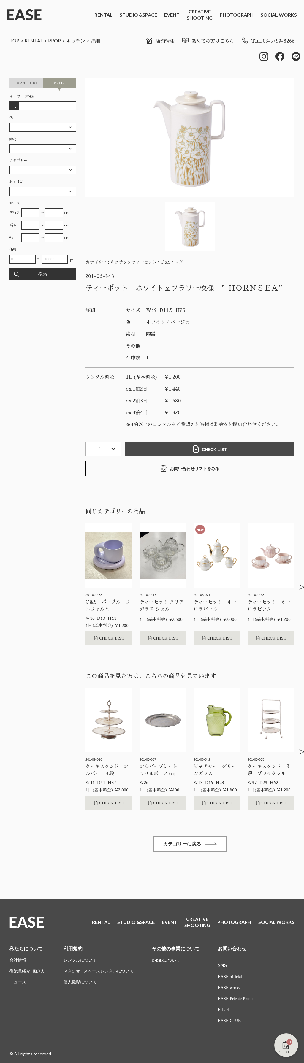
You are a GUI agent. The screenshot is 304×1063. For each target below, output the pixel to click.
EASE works (229, 988)
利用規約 (73, 948)
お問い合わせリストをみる (195, 468)
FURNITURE (26, 83)
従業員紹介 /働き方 (27, 971)
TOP (14, 40)
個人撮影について (80, 982)
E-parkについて (166, 960)
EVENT (172, 15)
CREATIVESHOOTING (200, 14)
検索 (43, 274)
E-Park (224, 1010)
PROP (54, 40)
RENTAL (103, 15)
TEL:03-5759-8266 (272, 41)
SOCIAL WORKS (279, 15)
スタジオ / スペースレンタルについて (99, 971)
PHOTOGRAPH (237, 15)
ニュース (18, 982)
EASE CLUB (229, 1020)
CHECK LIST (214, 449)
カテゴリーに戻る (182, 843)
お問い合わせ (232, 948)
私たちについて (26, 948)
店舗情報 (165, 41)
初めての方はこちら (212, 41)
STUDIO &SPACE (138, 15)
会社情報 (18, 960)
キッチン (75, 40)
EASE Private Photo (235, 999)
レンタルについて (80, 960)
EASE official (230, 977)
